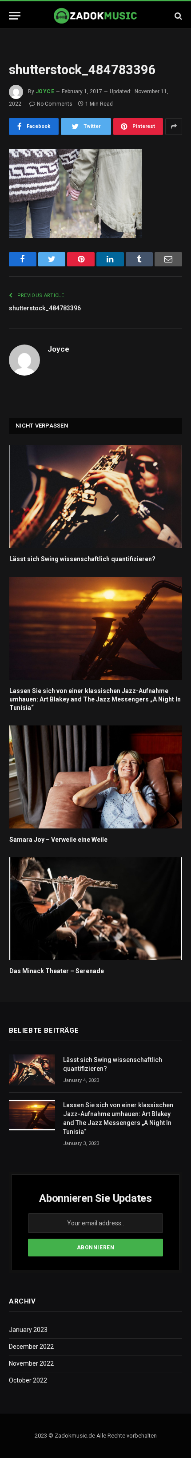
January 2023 (28, 1329)
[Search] (177, 16)
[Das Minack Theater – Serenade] (95, 908)
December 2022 (31, 1346)
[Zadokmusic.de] (95, 15)
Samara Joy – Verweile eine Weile (58, 839)
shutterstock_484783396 (45, 308)
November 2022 (31, 1363)
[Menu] (14, 16)
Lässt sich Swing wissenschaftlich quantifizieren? (82, 559)
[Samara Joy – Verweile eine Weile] (95, 776)
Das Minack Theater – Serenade (56, 971)
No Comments (54, 104)
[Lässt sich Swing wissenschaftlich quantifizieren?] (95, 496)
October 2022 (28, 1380)
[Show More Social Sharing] (173, 126)
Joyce (45, 91)
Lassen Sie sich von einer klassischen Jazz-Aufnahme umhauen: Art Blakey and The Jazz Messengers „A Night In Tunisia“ (95, 699)
